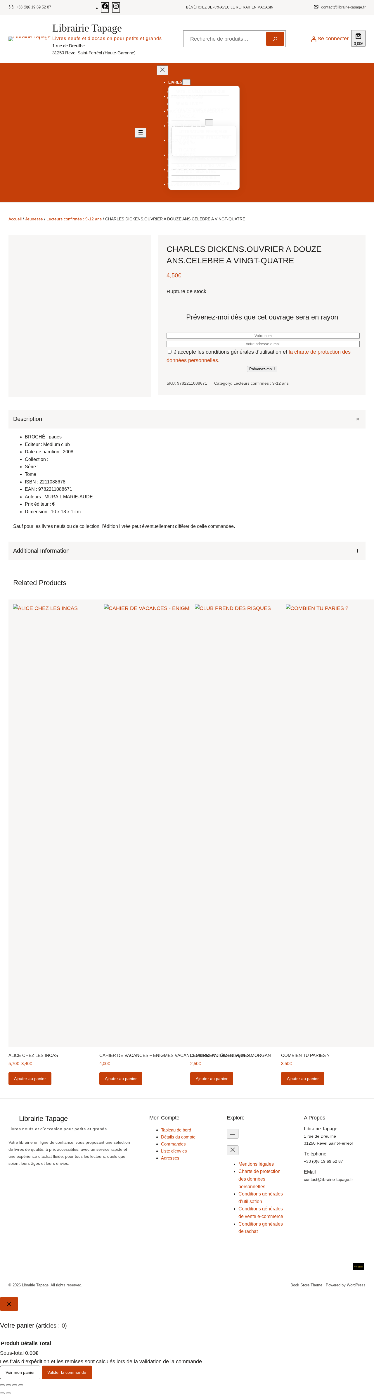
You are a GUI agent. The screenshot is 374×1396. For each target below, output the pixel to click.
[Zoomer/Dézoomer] (2, 1385)
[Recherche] (275, 39)
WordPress (356, 1285)
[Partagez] (14, 1385)
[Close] (9, 1304)
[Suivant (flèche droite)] (8, 1393)
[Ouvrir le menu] (140, 133)
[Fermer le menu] (162, 70)
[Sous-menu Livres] (186, 82)
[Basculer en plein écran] (8, 1385)
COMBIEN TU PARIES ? (305, 1055)
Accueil (15, 219)
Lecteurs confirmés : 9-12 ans (74, 219)
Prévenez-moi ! (262, 369)
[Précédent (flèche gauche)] (2, 1393)
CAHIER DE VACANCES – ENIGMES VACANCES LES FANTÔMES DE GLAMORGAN (185, 1055)
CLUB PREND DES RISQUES (220, 1055)
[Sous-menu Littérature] (209, 122)
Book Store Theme (306, 1285)
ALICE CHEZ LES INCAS (33, 1055)
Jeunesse (34, 219)
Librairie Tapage (87, 28)
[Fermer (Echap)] (20, 1385)
